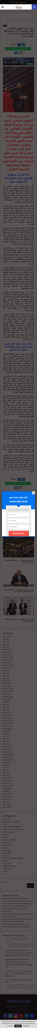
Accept (18, 1026)
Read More (26, 1026)
